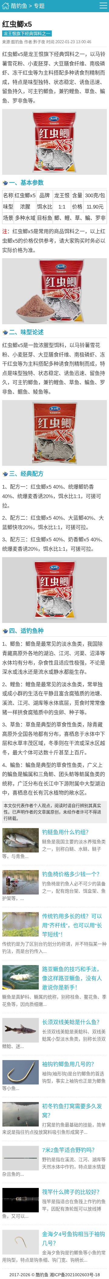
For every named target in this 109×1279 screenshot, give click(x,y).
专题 (39, 6)
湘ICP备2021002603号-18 (75, 1274)
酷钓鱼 (19, 6)
